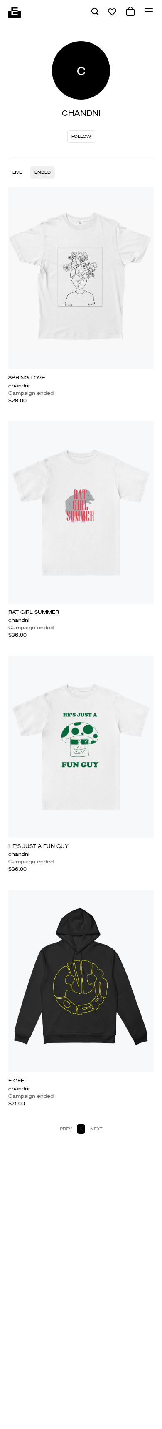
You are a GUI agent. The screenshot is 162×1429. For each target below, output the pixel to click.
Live (17, 172)
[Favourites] (112, 11)
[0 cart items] (130, 11)
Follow (81, 136)
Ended (42, 172)
